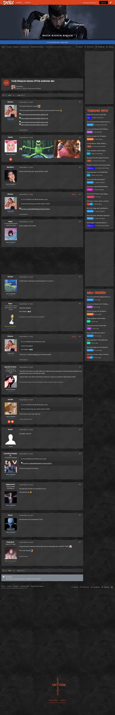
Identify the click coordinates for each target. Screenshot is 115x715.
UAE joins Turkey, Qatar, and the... (98, 201)
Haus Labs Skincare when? (96, 179)
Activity (28, 2)
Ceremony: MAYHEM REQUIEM (97, 186)
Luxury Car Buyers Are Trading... (98, 129)
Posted (26, 102)
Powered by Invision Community (57, 702)
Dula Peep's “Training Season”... (97, 222)
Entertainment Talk (101, 125)
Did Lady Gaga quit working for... (98, 208)
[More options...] (80, 102)
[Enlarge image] (33, 114)
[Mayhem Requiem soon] (57, 22)
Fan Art (98, 197)
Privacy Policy (53, 700)
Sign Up (103, 2)
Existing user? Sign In (90, 2)
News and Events (98, 117)
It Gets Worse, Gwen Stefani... (97, 143)
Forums (19, 2)
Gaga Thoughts (100, 182)
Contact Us (62, 700)
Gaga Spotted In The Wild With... (98, 172)
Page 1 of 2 (20, 95)
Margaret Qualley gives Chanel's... (98, 157)
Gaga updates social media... (96, 150)
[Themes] (110, 2)
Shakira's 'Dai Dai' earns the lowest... (99, 165)
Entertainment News (34, 88)
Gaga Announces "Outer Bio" (96, 114)
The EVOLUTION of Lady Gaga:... (98, 193)
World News (98, 132)
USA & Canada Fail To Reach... (97, 136)
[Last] (13, 95)
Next (9, 95)
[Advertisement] (42, 63)
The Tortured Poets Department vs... (99, 121)
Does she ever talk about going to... (99, 215)
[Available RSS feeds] (112, 587)
